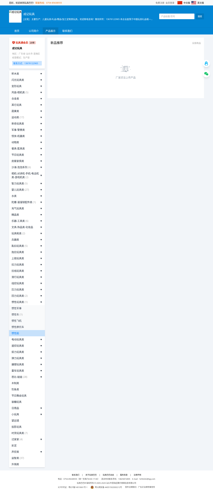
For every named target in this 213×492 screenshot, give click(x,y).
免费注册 (160, 2)
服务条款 (124, 475)
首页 (16, 31)
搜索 (200, 16)
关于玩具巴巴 (91, 475)
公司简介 (34, 31)
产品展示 (51, 31)
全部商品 (196, 42)
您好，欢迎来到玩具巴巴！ (22, 2)
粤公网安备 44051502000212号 (108, 487)
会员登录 (170, 2)
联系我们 (67, 31)
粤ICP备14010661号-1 (77, 487)
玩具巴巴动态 (108, 475)
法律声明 (137, 475)
